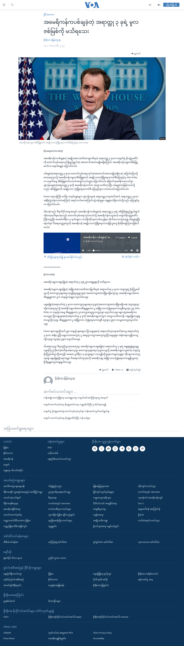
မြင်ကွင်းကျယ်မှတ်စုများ (103, 492)
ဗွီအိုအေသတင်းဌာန (94, 241)
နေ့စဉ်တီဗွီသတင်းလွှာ (12, 573)
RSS (50, 447)
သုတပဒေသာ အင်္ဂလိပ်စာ (148, 542)
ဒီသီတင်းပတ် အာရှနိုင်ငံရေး (105, 503)
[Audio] (150, 5)
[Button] (135, 54)
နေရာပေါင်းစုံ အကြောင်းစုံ (149, 509)
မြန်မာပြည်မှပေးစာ (101, 486)
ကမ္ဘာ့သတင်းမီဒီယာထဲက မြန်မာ (16, 520)
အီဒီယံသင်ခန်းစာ (10, 542)
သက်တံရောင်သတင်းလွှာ (149, 520)
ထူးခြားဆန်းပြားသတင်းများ (60, 520)
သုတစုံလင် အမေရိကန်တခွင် (150, 497)
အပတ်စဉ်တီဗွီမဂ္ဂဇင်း (12, 585)
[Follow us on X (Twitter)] (101, 448)
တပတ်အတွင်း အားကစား (59, 503)
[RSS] (129, 448)
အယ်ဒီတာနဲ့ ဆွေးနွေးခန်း (14, 486)
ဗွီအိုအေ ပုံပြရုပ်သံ (101, 585)
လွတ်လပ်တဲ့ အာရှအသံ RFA (60, 632)
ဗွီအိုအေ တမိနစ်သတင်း (148, 573)
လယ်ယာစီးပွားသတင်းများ (59, 509)
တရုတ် (6, 465)
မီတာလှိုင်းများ (54, 601)
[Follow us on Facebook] (94, 448)
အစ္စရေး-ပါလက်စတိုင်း (13, 470)
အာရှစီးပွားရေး (99, 509)
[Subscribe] (142, 448)
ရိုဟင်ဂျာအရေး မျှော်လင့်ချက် (106, 526)
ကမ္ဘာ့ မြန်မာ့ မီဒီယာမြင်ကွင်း (15, 526)
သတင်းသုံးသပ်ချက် (12, 497)
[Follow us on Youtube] (108, 448)
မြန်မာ (5, 447)
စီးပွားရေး (52, 497)
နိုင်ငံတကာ (49, 14)
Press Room (9, 638)
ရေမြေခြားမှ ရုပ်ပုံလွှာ (102, 573)
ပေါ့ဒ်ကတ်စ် (53, 453)
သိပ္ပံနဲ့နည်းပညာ (55, 486)
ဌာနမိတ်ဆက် (9, 601)
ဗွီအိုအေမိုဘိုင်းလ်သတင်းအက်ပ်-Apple (64, 617)
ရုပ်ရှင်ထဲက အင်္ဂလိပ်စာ (103, 542)
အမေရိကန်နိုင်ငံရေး (11, 509)
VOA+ (6, 617)
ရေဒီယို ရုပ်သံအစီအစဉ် (13, 579)
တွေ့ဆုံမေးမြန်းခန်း (56, 585)
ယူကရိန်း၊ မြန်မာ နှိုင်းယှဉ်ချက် (61, 515)
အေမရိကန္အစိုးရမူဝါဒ (57, 638)
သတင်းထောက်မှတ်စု (12, 515)
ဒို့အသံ (141, 515)
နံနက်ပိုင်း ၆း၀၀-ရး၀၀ (12, 558)
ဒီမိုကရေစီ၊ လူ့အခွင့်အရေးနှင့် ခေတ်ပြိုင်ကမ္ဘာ (22, 492)
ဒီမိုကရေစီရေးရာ (10, 503)
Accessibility (98, 638)
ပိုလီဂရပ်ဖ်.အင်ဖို (100, 579)
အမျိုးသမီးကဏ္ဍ (100, 520)
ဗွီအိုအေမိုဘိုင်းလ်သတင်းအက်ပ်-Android (110, 617)
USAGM (7, 632)
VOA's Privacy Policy (102, 632)
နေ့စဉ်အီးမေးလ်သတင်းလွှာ (59, 459)
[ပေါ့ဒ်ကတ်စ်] (135, 448)
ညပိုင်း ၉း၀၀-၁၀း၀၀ (57, 558)
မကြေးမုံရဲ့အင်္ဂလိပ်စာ (57, 542)
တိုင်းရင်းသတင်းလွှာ (147, 486)
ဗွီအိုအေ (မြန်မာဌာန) (52, 40)
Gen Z (141, 503)
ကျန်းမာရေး (98, 515)
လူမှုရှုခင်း (52, 526)
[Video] (159, 5)
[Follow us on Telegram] (122, 448)
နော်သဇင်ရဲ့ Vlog (145, 579)
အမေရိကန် (8, 459)
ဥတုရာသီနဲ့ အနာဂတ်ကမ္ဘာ (59, 492)
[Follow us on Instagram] (115, 448)
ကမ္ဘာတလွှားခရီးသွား (102, 497)
